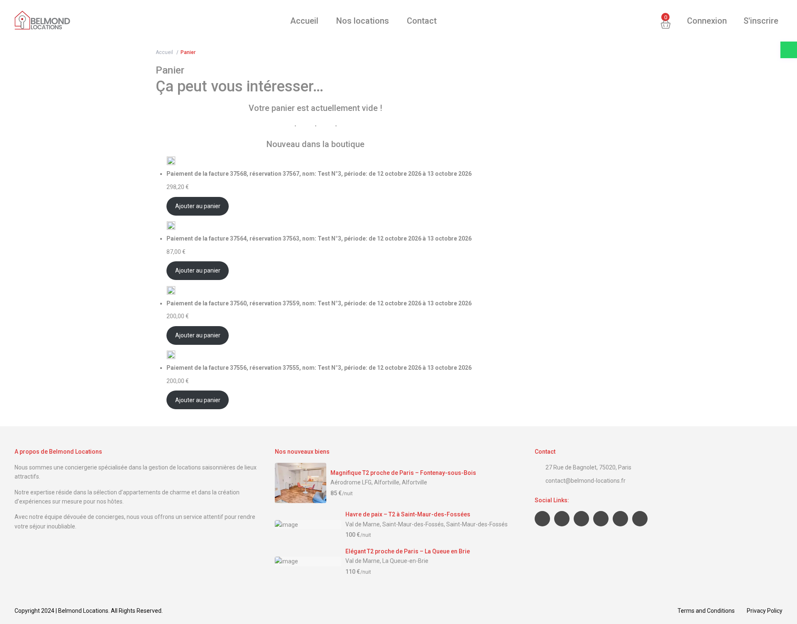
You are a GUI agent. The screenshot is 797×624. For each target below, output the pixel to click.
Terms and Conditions (706, 610)
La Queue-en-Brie (405, 561)
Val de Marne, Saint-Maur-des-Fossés (394, 524)
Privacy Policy (764, 610)
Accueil (304, 21)
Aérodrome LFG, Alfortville (364, 482)
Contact (422, 21)
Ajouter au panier (197, 206)
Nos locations (362, 21)
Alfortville (414, 482)
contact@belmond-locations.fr (585, 480)
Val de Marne (362, 561)
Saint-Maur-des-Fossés (477, 524)
